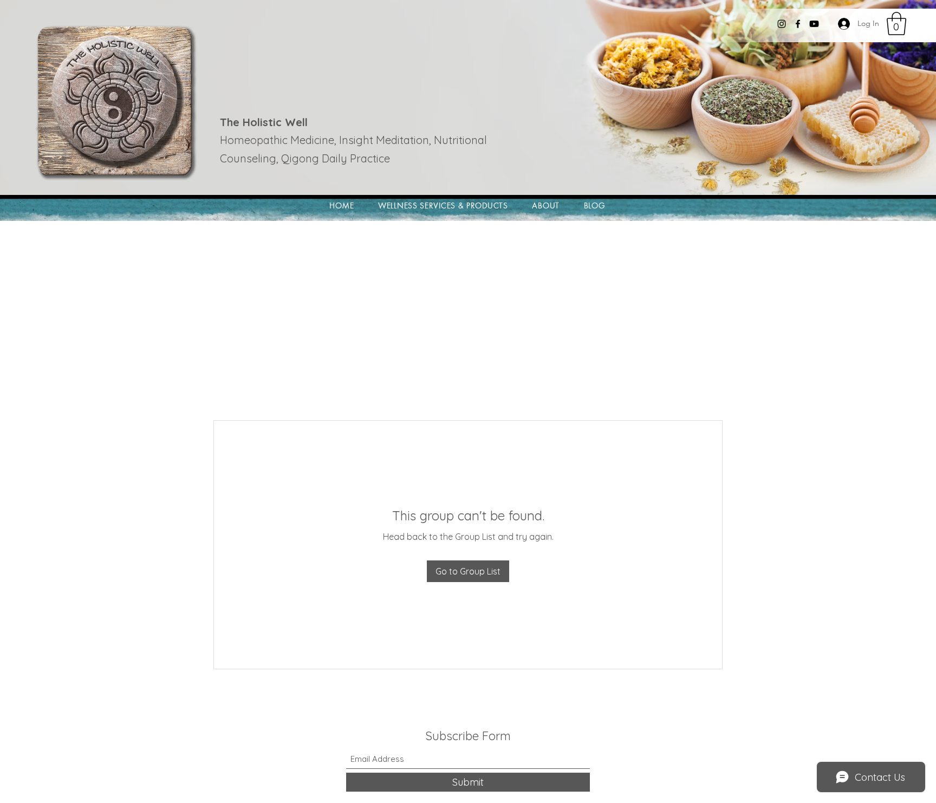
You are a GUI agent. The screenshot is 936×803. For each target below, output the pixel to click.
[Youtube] (814, 23)
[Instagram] (781, 23)
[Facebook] (797, 23)
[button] (896, 23)
